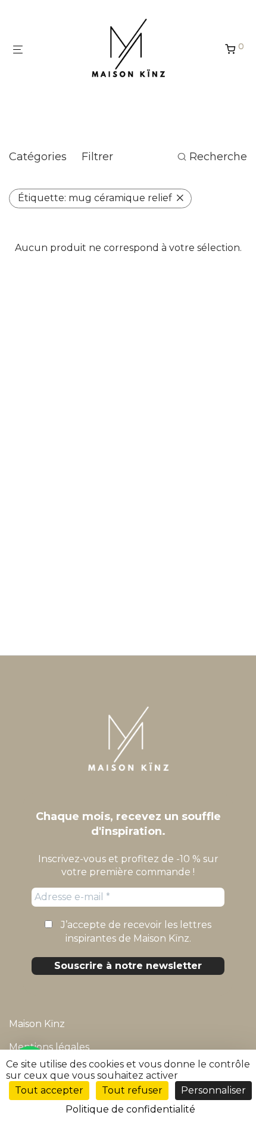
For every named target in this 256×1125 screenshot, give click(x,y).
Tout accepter (49, 1090)
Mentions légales (49, 1047)
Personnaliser (213, 1090)
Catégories (38, 156)
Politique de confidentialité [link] (130, 1109)
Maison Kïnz (37, 1023)
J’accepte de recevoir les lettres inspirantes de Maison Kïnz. (134, 931)
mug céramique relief (95, 198)
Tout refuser (132, 1090)
